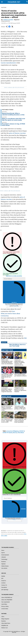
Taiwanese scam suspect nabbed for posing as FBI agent (20, 407)
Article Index (4, 608)
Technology (4, 559)
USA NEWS (4, 568)
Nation (3, 7)
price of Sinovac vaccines (17, 133)
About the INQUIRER (6, 599)
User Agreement (5, 602)
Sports (3, 552)
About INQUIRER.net (6, 597)
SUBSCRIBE (23, 508)
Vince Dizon (21, 432)
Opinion (3, 564)
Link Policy (4, 604)
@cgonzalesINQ (5, 21)
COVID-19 (21, 431)
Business (3, 561)
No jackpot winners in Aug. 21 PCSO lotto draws (13, 124)
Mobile (3, 576)
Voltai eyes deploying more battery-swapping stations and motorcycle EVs (19, 362)
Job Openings (4, 589)
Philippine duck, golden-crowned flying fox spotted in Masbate (20, 389)
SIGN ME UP (14, 302)
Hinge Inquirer (5, 618)
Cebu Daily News (5, 623)
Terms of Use (8, 304)
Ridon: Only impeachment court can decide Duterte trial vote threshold (7, 361)
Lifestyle (3, 557)
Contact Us (4, 585)
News (2, 550)
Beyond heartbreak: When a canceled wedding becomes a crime (13, 114)
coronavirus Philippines (12, 431)
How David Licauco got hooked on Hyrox (20, 375)
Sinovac (15, 432)
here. (13, 311)
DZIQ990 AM (4, 625)
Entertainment (5, 555)
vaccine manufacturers (8, 63)
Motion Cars (4, 627)
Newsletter (4, 587)
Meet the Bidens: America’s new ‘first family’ (17, 345)
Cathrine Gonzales (8, 19)
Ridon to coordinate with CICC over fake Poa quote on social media (13, 119)
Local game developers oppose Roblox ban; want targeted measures (6, 389)
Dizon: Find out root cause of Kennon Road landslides (20, 421)
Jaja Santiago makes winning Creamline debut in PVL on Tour (7, 376)
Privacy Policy (15, 305)
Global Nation (5, 566)
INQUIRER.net (4, 23)
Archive (3, 583)
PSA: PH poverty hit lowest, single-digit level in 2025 (7, 421)
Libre (2, 616)
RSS (2, 578)
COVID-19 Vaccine (7, 432)
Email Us (3, 580)
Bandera (3, 621)
